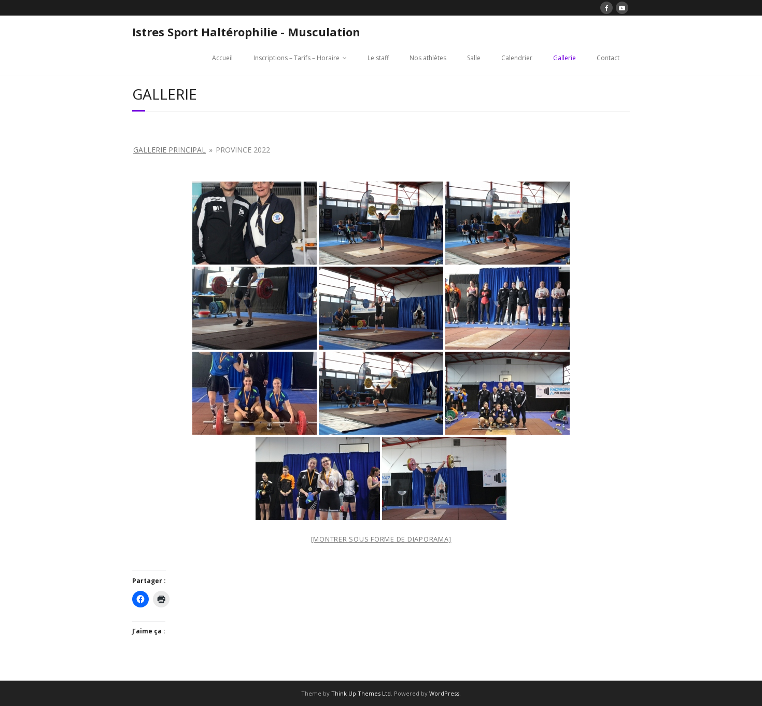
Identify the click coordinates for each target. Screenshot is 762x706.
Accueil (222, 57)
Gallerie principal (169, 150)
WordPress (444, 693)
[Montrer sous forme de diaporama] (381, 539)
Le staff (378, 57)
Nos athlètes (428, 57)
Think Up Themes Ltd (361, 693)
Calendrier (516, 57)
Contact (608, 57)
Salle (474, 57)
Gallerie (564, 57)
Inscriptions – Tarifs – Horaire (296, 57)
